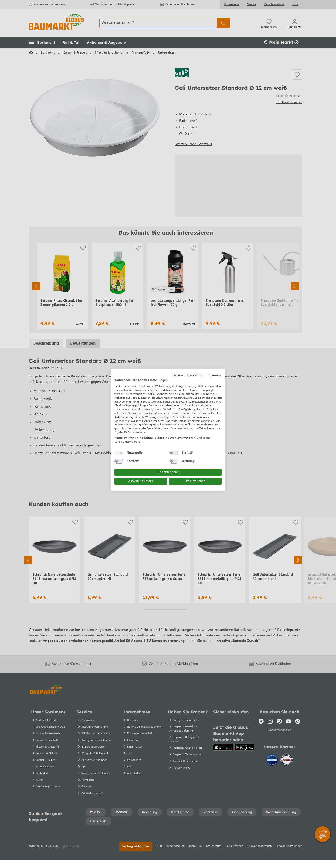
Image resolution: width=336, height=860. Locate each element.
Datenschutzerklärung (188, 375)
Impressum (214, 375)
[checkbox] (118, 453)
